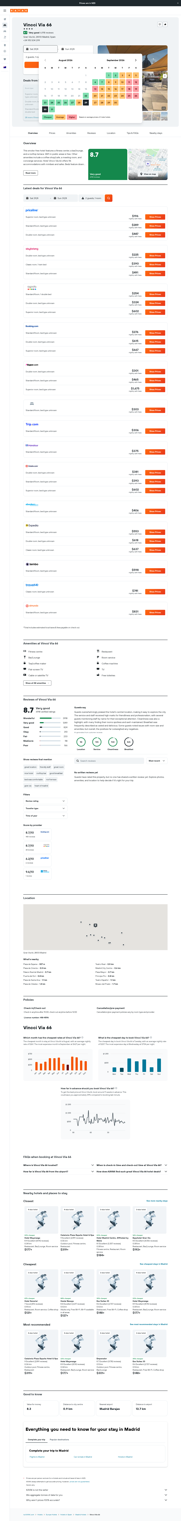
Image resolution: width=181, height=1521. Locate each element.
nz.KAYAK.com (28, 1514)
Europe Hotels (51, 1514)
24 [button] (52, 102)
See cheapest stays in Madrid (154, 1264)
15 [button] (86, 89)
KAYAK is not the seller (37, 1489)
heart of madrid (41, 785)
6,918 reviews (46, 32)
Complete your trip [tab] (36, 1439)
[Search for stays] (4, 25)
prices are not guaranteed (79, 1481)
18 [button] (59, 95)
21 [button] (79, 95)
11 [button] (59, 89)
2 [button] (45, 82)
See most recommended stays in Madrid (149, 1324)
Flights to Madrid (37, 1457)
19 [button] (65, 95)
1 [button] (85, 75)
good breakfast (56, 773)
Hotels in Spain (66, 1514)
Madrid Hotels (80, 1514)
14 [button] (79, 89)
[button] (178, 3)
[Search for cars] (4, 31)
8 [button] (86, 82)
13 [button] (72, 89)
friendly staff (45, 767)
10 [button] (52, 89)
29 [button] (86, 102)
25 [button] (58, 102)
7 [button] (79, 82)
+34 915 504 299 (31, 40)
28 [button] (79, 102)
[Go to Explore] (4, 45)
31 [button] (52, 109)
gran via (27, 785)
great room (59, 767)
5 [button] (65, 82)
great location (30, 767)
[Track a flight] (4, 51)
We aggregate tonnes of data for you (44, 1495)
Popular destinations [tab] (59, 1439)
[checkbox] (37, 834)
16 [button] (45, 95)
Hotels (40, 1514)
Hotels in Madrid (125, 1457)
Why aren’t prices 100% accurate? (43, 1500)
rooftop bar (41, 773)
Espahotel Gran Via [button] (141, 1238)
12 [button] (65, 89)
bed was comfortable (33, 779)
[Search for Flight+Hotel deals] (4, 37)
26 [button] (65, 102)
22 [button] (86, 95)
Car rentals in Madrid (83, 1457)
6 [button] (72, 82)
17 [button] (52, 95)
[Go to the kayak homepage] (19, 10)
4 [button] (58, 82)
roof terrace (51, 779)
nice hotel (28, 773)
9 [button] (45, 89)
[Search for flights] (4, 19)
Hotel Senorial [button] (31, 1301)
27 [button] (72, 102)
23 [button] (45, 102)
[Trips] (4, 59)
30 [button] (45, 109)
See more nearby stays (157, 1201)
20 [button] (72, 95)
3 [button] (52, 82)
